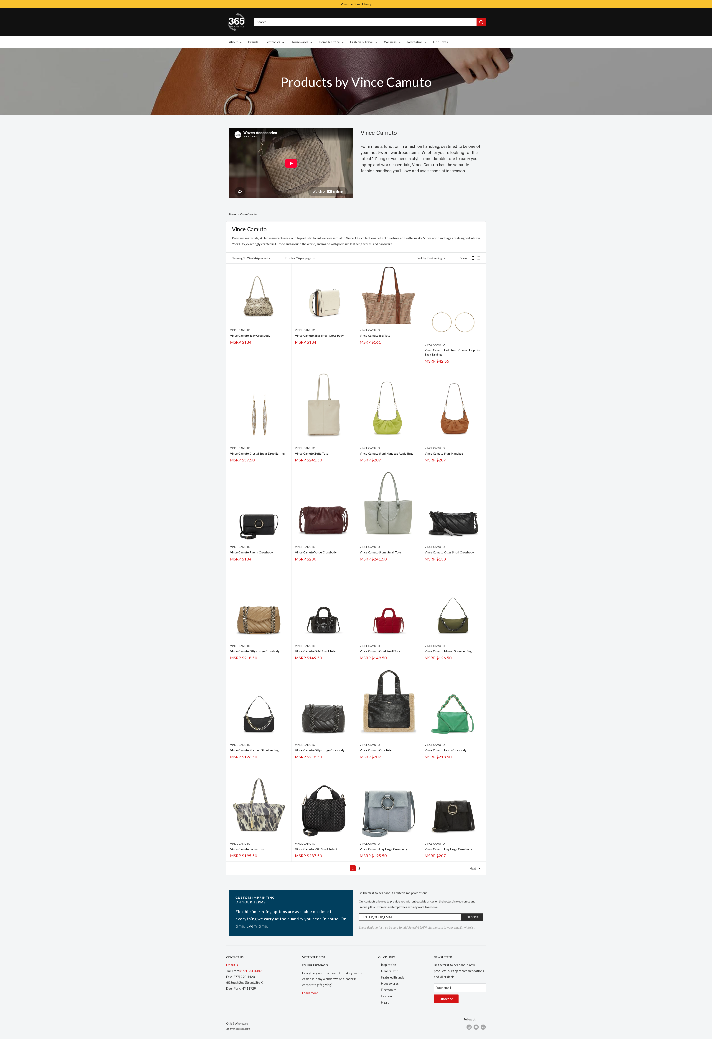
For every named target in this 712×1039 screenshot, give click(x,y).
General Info (389, 971)
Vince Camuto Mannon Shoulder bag (254, 750)
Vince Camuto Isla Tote (375, 335)
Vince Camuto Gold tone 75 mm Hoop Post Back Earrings (453, 352)
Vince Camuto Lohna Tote (247, 849)
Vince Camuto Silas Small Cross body (319, 335)
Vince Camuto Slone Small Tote (380, 552)
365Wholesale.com (238, 1028)
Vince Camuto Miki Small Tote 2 (316, 849)
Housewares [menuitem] (299, 42)
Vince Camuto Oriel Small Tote (315, 651)
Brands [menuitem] (253, 42)
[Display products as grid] (472, 258)
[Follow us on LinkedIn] (483, 1027)
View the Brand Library (356, 4)
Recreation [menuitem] (415, 42)
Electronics (388, 990)
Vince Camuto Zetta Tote (311, 453)
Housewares (390, 983)
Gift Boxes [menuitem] (440, 42)
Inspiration (388, 965)
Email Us (232, 965)
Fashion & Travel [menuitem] (361, 42)
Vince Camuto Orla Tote (376, 750)
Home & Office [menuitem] (329, 42)
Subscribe (446, 999)
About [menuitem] (233, 42)
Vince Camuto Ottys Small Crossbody (449, 552)
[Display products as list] (478, 258)
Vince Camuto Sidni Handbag (444, 453)
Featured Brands (392, 977)
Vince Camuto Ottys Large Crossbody (254, 651)
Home (232, 214)
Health (385, 1002)
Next (472, 868)
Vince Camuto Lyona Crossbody (445, 750)
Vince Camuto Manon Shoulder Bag (448, 651)
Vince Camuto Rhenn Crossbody (251, 552)
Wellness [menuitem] (390, 42)
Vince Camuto (240, 330)
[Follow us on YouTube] (476, 1027)
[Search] (481, 22)
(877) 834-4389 (250, 971)
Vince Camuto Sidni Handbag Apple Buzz (386, 453)
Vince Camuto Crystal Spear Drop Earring (257, 453)
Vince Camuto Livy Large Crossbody (383, 849)
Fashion (386, 996)
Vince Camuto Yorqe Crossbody (316, 552)
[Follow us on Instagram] (469, 1027)
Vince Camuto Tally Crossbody (250, 335)
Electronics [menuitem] (272, 42)
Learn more (310, 993)
